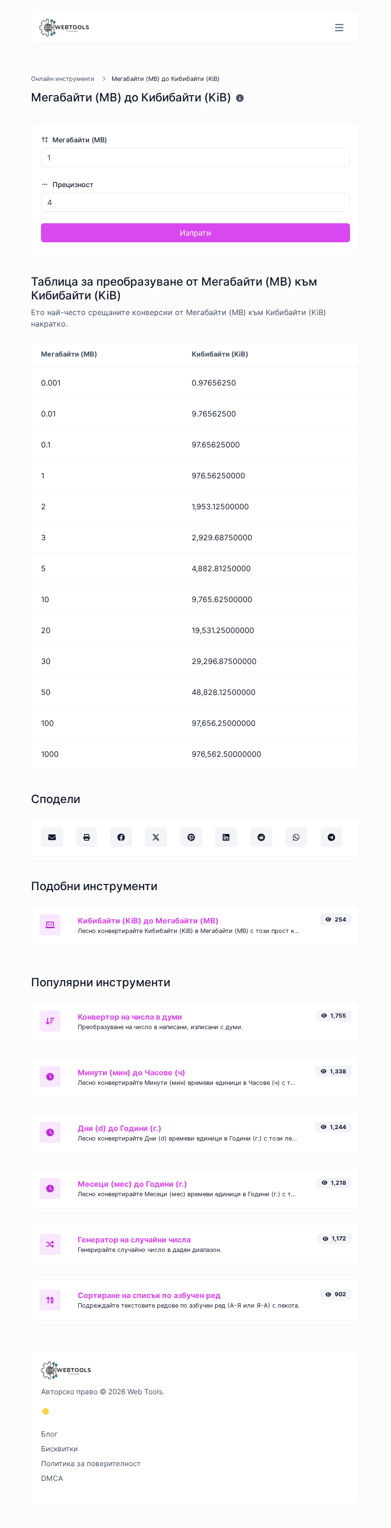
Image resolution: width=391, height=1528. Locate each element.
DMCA (52, 1478)
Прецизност (72, 184)
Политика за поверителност (91, 1463)
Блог (49, 1434)
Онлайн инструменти (62, 78)
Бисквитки (59, 1448)
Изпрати (195, 233)
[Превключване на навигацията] (339, 28)
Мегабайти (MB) (79, 140)
